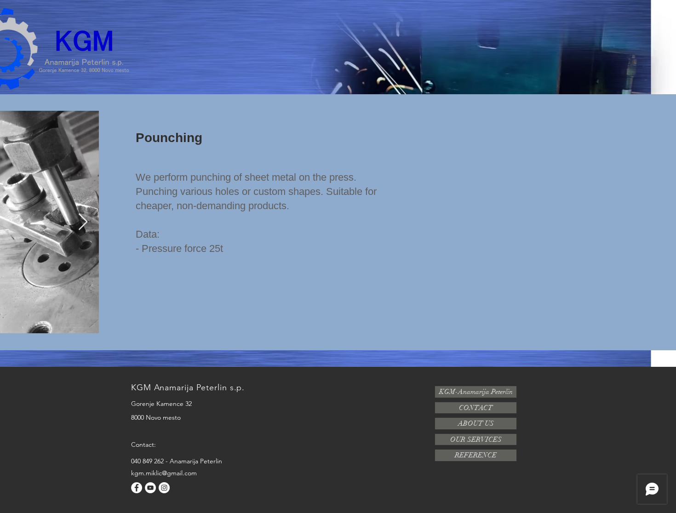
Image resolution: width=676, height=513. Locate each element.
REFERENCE (476, 455)
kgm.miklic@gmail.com (164, 473)
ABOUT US (476, 423)
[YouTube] (150, 487)
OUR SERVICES (476, 439)
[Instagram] (164, 487)
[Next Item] (83, 222)
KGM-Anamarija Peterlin (476, 392)
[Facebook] (136, 487)
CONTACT (476, 408)
